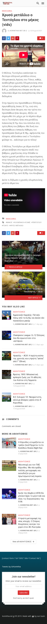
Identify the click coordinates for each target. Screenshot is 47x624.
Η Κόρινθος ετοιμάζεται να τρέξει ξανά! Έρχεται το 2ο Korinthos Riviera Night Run (31, 445)
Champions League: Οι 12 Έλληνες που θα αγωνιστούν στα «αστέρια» (29, 338)
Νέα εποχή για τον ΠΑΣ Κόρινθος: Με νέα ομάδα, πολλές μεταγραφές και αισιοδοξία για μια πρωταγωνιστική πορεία (29, 470)
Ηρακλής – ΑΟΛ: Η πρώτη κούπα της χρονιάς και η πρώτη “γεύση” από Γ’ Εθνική (28, 358)
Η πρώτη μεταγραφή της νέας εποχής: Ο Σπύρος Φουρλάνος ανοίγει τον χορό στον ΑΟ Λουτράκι (29, 522)
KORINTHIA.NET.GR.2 (18, 31)
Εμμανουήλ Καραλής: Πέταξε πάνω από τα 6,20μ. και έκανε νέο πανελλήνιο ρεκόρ (28, 318)
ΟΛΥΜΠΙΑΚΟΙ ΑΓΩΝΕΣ (22, 222)
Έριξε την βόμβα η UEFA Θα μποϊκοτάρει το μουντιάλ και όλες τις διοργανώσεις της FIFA (31, 497)
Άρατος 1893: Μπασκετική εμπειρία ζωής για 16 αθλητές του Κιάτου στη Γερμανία (27, 377)
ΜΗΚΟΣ (9, 222)
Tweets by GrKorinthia (11, 566)
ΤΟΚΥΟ (5, 225)
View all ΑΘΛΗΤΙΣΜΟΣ (22, 541)
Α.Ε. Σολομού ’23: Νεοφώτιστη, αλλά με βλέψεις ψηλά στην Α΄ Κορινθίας (27, 400)
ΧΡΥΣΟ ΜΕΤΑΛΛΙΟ (16, 225)
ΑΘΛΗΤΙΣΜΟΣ (7, 10)
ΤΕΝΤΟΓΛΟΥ (37, 222)
